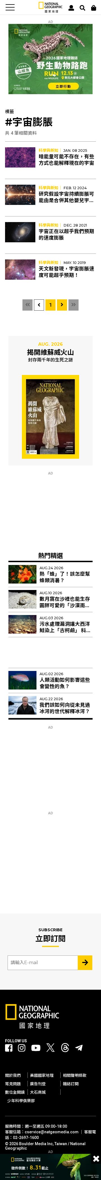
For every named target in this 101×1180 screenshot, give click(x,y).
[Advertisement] (50, 510)
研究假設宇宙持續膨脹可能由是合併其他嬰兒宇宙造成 (66, 200)
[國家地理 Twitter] (50, 1049)
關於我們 (13, 1075)
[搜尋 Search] (82, 7)
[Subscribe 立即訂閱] (85, 962)
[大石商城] (93, 7)
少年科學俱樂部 (21, 1100)
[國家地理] (50, 11)
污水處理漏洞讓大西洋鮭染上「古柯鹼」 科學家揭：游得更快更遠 (65, 630)
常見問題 (13, 1084)
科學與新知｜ (50, 150)
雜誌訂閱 (71, 1084)
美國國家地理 (42, 1075)
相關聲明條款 (74, 1075)
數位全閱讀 (15, 1092)
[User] (71, 7)
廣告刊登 (38, 1084)
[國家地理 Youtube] (36, 1048)
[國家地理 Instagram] (21, 1048)
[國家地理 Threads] (65, 1049)
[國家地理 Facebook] (8, 1048)
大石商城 (38, 1092)
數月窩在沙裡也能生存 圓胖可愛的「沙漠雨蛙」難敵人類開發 (66, 605)
